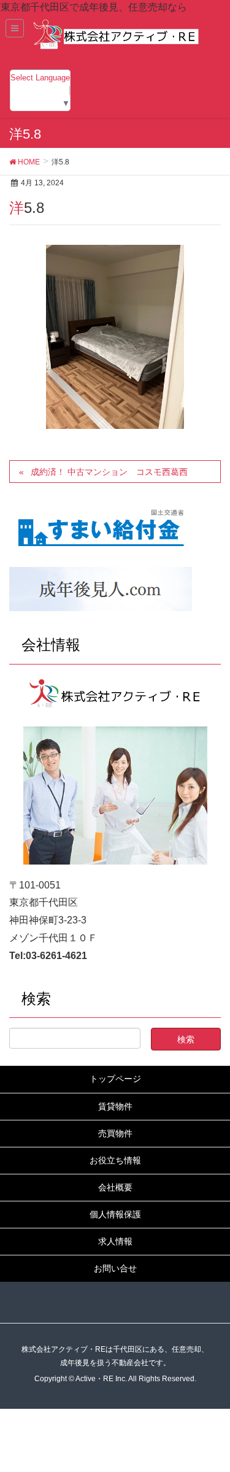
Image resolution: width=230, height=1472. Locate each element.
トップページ (115, 1079)
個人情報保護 (115, 1214)
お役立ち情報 (115, 1160)
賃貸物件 (115, 1106)
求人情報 (115, 1241)
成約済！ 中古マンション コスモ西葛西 (109, 472)
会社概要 (115, 1187)
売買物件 (115, 1133)
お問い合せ (115, 1268)
